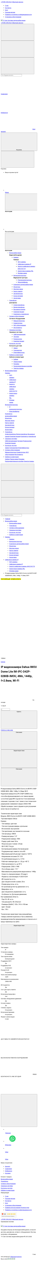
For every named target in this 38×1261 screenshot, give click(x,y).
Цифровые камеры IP (24, 264)
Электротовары (19, 368)
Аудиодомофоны (19, 305)
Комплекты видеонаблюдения (23, 284)
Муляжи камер (22, 273)
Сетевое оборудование (16, 316)
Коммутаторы (18, 323)
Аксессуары (17, 298)
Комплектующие (19, 312)
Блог (6, 10)
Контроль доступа (15, 343)
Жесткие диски (18, 289)
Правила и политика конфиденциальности (18, 14)
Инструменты (18, 327)
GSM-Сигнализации (19, 334)
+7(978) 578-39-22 (6, 2)
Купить (19, 711)
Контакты (8, 8)
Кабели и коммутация (16, 355)
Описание (19, 732)
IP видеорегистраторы (25, 280)
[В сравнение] (17, 595)
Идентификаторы (19, 352)
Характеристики (19, 750)
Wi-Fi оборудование (20, 325)
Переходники (18, 361)
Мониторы (17, 287)
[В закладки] (17, 612)
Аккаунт (7, 1166)
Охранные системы (15, 330)
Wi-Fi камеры (22, 262)
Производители (10, 12)
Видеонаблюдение (15, 253)
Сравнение (8, 1169)
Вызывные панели (19, 309)
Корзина (19, 150)
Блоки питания (18, 296)
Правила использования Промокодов (17, 1207)
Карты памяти (18, 291)
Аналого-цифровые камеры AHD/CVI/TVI (22, 566)
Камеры (16, 257)
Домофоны (13, 300)
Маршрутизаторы (19, 321)
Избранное (8, 1171)
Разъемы (16, 364)
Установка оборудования (13, 17)
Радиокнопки (18, 339)
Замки (16, 348)
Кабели (16, 359)
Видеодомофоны (19, 307)
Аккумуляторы (18, 293)
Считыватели (18, 350)
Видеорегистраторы (20, 275)
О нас (6, 5)
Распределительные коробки (23, 366)
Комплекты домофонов (21, 314)
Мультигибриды (23, 282)
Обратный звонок (17, 2)
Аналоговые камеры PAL (25, 271)
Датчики (16, 336)
